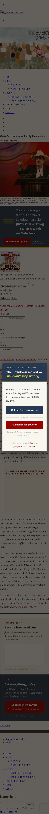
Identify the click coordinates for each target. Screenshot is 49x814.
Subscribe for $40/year (24, 424)
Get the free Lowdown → (24, 410)
